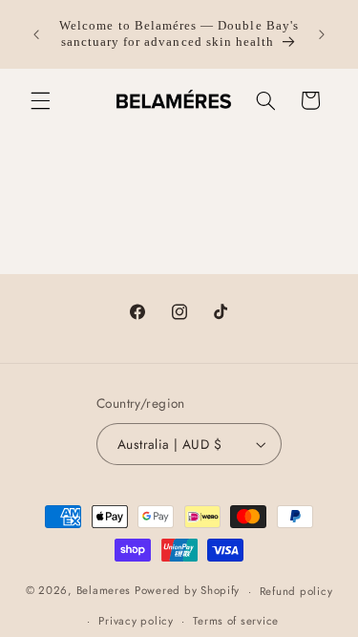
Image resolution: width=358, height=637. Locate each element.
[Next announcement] (322, 34)
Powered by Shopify (187, 591)
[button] (40, 100)
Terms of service (236, 620)
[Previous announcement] (36, 34)
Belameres (104, 591)
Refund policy (296, 591)
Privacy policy (135, 620)
